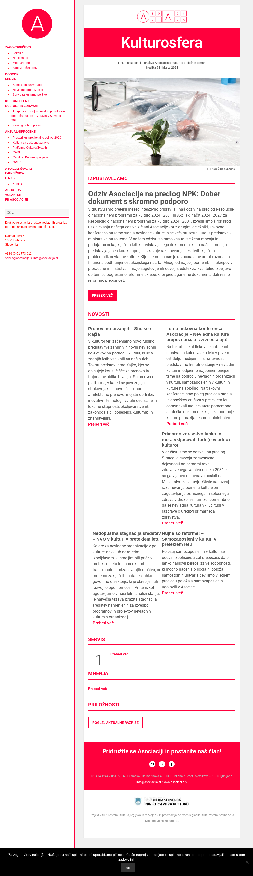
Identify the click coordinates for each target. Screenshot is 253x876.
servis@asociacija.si (19, 258)
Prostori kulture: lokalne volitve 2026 (37, 137)
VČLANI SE (13, 195)
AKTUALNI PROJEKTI (20, 131)
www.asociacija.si (175, 782)
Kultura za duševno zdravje (31, 142)
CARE (17, 152)
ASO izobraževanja (18, 168)
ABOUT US (13, 190)
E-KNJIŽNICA (14, 173)
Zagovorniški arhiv (25, 68)
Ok (128, 868)
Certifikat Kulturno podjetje (30, 157)
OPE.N (17, 162)
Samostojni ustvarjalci (27, 85)
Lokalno (18, 53)
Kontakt (18, 184)
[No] (246, 862)
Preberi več (102, 295)
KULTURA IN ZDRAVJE (21, 106)
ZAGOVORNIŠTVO (18, 47)
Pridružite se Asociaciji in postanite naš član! (162, 751)
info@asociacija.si (45, 258)
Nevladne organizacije (28, 90)
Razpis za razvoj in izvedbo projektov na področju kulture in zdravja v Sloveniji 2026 (39, 116)
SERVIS (10, 79)
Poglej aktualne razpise (115, 723)
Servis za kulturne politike (30, 94)
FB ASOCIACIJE (16, 199)
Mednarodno (21, 63)
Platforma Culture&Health (30, 147)
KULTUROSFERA (17, 101)
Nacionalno (20, 58)
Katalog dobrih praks (27, 125)
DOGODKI (12, 74)
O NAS (10, 178)
